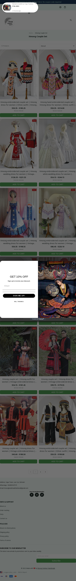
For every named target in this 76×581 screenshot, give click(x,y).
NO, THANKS (19, 301)
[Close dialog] (74, 263)
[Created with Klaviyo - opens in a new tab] (38, 319)
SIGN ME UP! (19, 296)
